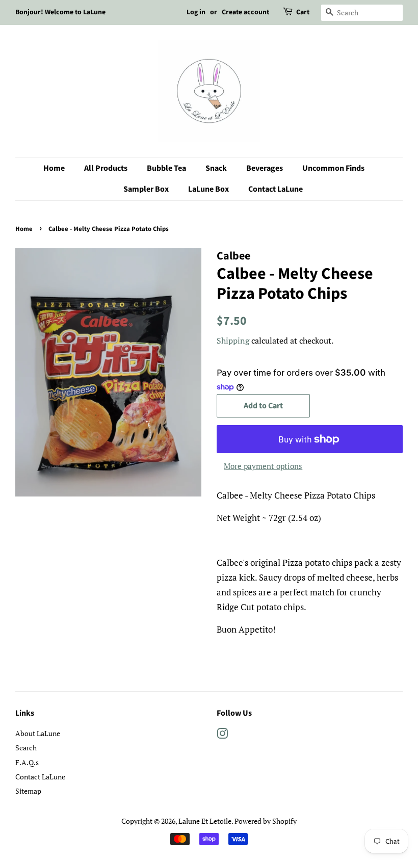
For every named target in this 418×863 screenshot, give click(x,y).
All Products (105, 168)
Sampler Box (146, 189)
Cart (302, 12)
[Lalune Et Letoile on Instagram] (222, 735)
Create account (245, 12)
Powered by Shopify (265, 821)
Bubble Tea (166, 168)
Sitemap (28, 791)
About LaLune (37, 733)
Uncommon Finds (333, 168)
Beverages (264, 168)
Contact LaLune (275, 189)
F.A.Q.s (27, 762)
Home (54, 168)
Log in (196, 12)
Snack (216, 168)
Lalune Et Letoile (204, 821)
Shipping (233, 340)
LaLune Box (208, 189)
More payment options (263, 466)
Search (26, 747)
